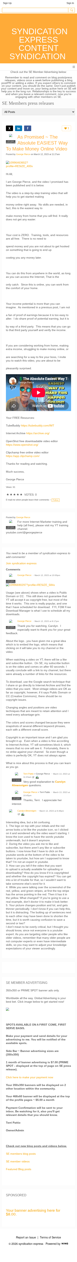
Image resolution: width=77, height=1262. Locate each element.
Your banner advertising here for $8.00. (33, 1212)
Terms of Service (50, 1237)
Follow (55, 500)
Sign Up (7, 3)
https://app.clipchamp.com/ (22, 456)
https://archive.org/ (38, 433)
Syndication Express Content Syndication (38, 44)
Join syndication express (21, 563)
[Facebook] (27, 128)
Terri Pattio (28, 774)
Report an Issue (26, 1237)
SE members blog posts (21, 1153)
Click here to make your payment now (29, 1077)
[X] (9, 128)
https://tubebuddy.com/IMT (37, 425)
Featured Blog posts (18, 1169)
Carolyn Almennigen (26, 811)
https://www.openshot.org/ (22, 444)
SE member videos (18, 1161)
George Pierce (23, 154)
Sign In (70, 3)
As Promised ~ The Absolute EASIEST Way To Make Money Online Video (37, 142)
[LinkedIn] (18, 128)
